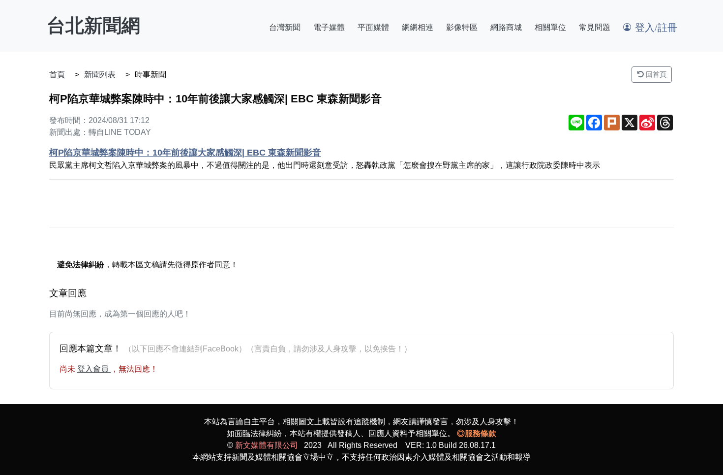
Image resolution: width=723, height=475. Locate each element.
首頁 (57, 74)
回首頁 (655, 74)
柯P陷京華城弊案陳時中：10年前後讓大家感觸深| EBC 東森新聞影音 (185, 153)
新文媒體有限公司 (266, 445)
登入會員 (94, 369)
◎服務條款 (476, 433)
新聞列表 (100, 74)
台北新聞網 (93, 25)
